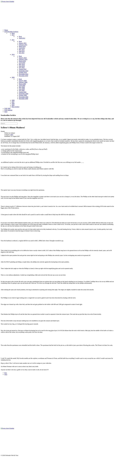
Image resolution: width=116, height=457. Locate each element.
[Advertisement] (55, 15)
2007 (11, 134)
